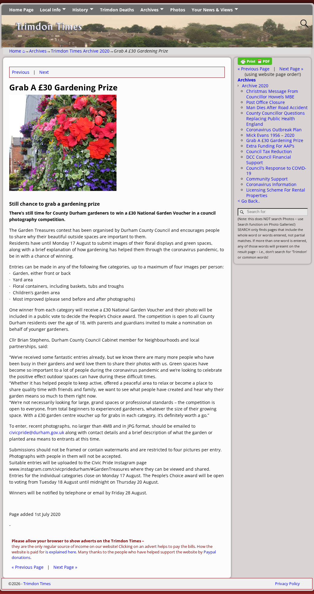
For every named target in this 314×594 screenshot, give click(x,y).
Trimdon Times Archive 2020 (80, 51)
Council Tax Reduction (269, 151)
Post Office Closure (265, 102)
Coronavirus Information (271, 184)
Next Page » (65, 567)
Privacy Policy (287, 583)
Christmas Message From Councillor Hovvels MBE (272, 94)
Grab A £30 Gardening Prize (274, 140)
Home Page (21, 10)
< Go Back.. (249, 201)
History (80, 10)
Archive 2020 (255, 86)
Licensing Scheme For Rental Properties (275, 192)
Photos (177, 10)
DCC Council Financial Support (268, 159)
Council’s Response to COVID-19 (276, 170)
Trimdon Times (37, 583)
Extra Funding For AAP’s (270, 146)
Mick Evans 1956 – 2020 (270, 135)
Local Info (50, 10)
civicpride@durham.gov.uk (36, 432)
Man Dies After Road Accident (277, 107)
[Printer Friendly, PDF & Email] (255, 63)
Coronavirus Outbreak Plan (274, 130)
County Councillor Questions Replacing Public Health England (275, 118)
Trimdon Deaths (117, 10)
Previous (20, 72)
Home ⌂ (17, 51)
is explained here (60, 552)
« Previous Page (28, 567)
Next (44, 72)
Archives (149, 10)
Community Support (267, 179)
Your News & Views (212, 10)
